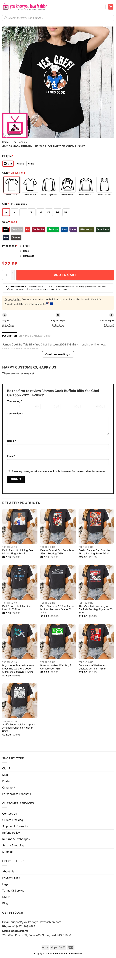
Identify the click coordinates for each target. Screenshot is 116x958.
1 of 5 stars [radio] (12, 406)
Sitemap (7, 851)
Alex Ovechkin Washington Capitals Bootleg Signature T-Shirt (96, 609)
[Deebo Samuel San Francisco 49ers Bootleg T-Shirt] (58, 526)
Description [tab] (9, 336)
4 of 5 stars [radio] (67, 406)
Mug (5, 774)
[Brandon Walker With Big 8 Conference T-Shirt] (58, 641)
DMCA (6, 896)
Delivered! (109, 325)
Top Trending (19, 142)
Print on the (9, 245)
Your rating (14, 401)
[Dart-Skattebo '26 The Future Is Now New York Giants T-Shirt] (58, 582)
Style (6, 172)
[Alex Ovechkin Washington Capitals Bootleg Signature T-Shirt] (96, 582)
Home (5, 142)
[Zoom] (6, 134)
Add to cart (65, 275)
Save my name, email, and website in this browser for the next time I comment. (59, 471)
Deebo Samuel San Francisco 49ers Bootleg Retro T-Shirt (95, 552)
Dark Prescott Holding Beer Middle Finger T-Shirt (18, 552)
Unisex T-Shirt (11, 195)
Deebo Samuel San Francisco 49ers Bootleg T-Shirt (57, 552)
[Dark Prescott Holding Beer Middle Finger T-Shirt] (19, 526)
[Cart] (110, 7)
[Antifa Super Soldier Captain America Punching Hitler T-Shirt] (19, 700)
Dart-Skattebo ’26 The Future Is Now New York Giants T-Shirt (57, 609)
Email (11, 456)
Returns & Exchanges (16, 839)
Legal (5, 884)
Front (26, 245)
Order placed (8, 325)
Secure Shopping (13, 845)
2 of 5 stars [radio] (28, 406)
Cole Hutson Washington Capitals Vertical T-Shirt (93, 667)
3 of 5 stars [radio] (47, 406)
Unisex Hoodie (67, 194)
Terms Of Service (13, 890)
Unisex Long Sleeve (49, 195)
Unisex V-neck (30, 194)
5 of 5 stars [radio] (89, 406)
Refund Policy (11, 832)
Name (11, 440)
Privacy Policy (11, 877)
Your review (15, 413)
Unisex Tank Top (104, 194)
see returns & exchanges (57, 289)
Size (5, 203)
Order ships (58, 325)
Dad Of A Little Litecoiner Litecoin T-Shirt (16, 608)
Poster (6, 781)
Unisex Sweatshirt (86, 194)
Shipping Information (15, 826)
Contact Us (9, 813)
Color (6, 221)
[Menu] (101, 7)
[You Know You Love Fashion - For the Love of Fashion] (25, 7)
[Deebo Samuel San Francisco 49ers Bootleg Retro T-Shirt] (96, 526)
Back (26, 250)
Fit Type (7, 156)
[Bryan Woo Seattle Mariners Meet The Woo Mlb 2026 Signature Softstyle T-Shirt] (19, 641)
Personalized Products (16, 793)
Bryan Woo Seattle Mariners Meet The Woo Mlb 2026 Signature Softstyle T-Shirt (18, 668)
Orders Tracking (12, 820)
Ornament (8, 787)
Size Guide (21, 204)
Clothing (7, 768)
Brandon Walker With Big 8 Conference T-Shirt (55, 667)
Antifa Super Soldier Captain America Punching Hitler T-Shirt (18, 727)
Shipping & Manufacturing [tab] (35, 336)
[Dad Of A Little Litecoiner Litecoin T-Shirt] (19, 582)
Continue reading (56, 354)
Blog (5, 903)
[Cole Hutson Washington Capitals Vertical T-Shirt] (96, 641)
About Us (8, 871)
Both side (28, 255)
